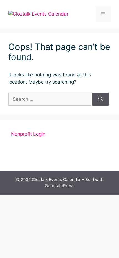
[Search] (100, 99)
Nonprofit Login (28, 134)
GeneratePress (59, 185)
